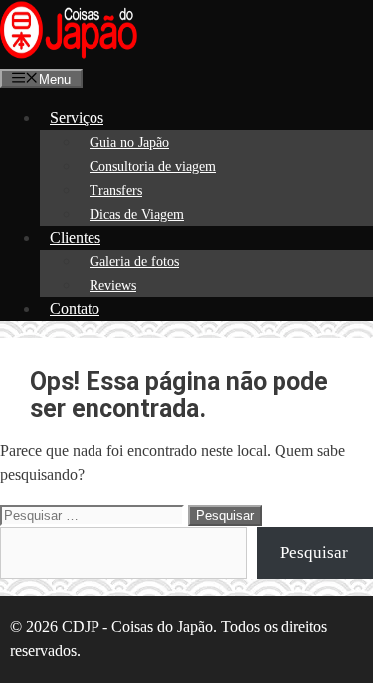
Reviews (113, 285)
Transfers (116, 190)
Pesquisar (314, 552)
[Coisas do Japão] (68, 54)
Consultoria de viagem (153, 166)
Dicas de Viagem (137, 214)
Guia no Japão (129, 142)
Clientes (75, 237)
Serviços (76, 117)
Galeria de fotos (134, 262)
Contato (74, 308)
